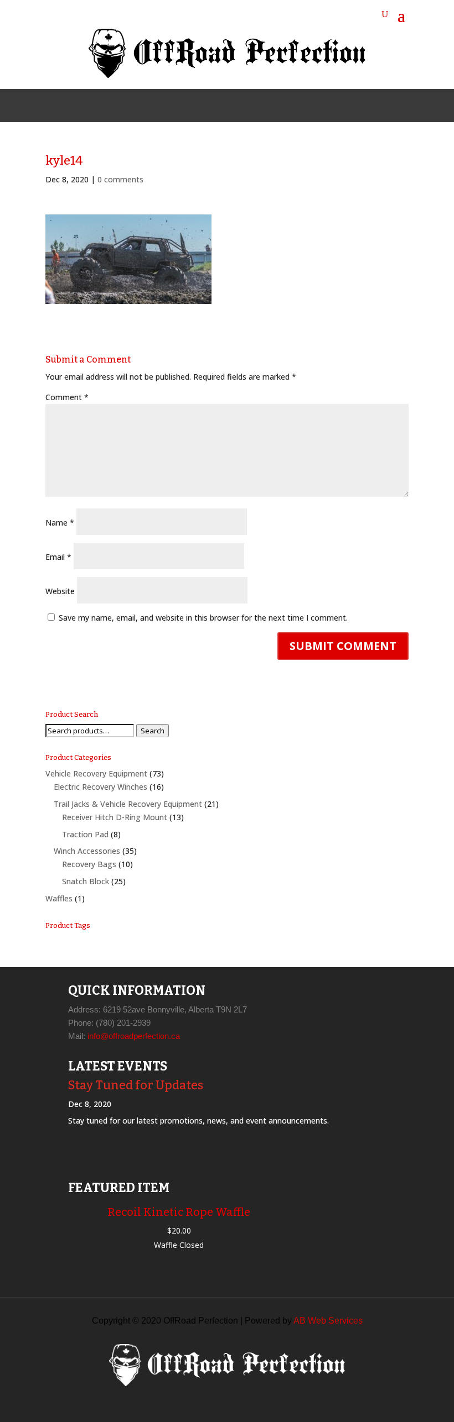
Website (60, 591)
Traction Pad (85, 834)
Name (59, 522)
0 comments (120, 179)
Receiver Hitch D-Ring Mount (114, 817)
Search (152, 731)
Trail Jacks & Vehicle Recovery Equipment (128, 804)
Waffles (59, 898)
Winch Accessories (87, 851)
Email (58, 557)
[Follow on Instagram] (227, 106)
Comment (67, 397)
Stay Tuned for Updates (135, 1085)
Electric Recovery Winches (100, 786)
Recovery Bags (89, 864)
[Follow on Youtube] (254, 106)
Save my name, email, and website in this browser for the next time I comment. (203, 617)
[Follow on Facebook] (200, 106)
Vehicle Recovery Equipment (96, 773)
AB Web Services (328, 1320)
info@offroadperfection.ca (133, 1036)
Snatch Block (85, 881)
